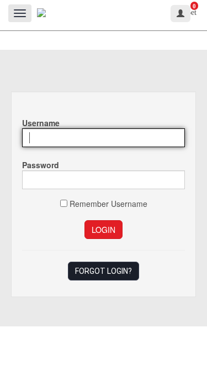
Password (40, 164)
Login (103, 229)
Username (41, 122)
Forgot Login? (103, 271)
